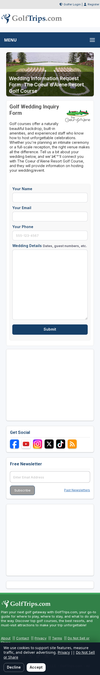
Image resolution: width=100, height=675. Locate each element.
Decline (14, 667)
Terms (57, 638)
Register (93, 4)
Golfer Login (72, 4)
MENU (10, 40)
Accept (36, 667)
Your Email (21, 208)
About (6, 638)
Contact (22, 638)
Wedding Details (49, 245)
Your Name (22, 189)
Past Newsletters (77, 490)
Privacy (40, 638)
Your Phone (22, 226)
